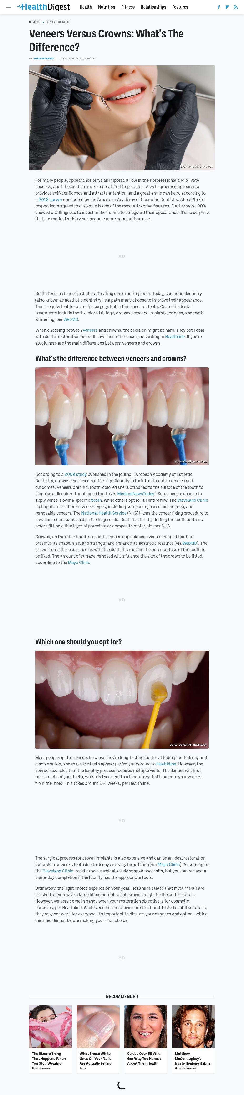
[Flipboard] (227, 8)
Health (86, 7)
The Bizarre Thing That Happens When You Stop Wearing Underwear (49, 1060)
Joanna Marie (43, 58)
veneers (90, 330)
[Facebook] (218, 8)
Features (180, 7)
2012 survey (50, 199)
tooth (96, 500)
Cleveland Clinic (192, 500)
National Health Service (104, 513)
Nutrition (106, 7)
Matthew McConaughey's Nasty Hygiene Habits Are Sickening (193, 1060)
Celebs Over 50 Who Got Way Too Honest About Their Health (144, 1058)
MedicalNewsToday (135, 493)
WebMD (70, 319)
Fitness (128, 7)
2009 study (76, 474)
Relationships (153, 7)
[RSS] (236, 8)
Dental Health (58, 22)
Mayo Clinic (79, 562)
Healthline (175, 336)
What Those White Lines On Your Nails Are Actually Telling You (96, 1060)
